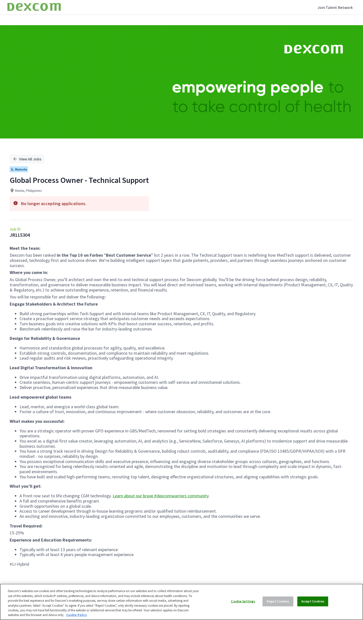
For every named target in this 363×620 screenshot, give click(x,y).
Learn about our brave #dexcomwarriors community (160, 496)
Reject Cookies (278, 601)
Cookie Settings (243, 601)
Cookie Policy (76, 615)
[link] (34, 7)
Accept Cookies (312, 601)
